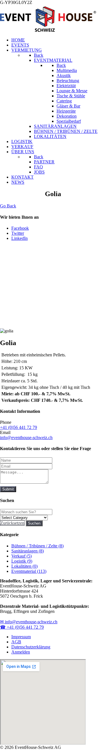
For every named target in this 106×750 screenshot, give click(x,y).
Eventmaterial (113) (28, 571)
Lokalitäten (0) (24, 566)
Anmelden (20, 652)
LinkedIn (19, 238)
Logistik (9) (21, 561)
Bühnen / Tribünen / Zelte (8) (37, 545)
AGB (16, 641)
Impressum (21, 636)
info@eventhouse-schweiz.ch (26, 437)
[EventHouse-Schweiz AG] (48, 30)
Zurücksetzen (12, 523)
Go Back (8, 205)
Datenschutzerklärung (30, 646)
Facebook (20, 228)
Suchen (34, 523)
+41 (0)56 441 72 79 (18, 427)
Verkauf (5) (21, 556)
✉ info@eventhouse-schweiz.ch (28, 621)
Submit (8, 489)
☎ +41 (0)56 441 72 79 (22, 627)
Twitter (17, 233)
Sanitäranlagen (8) (27, 551)
